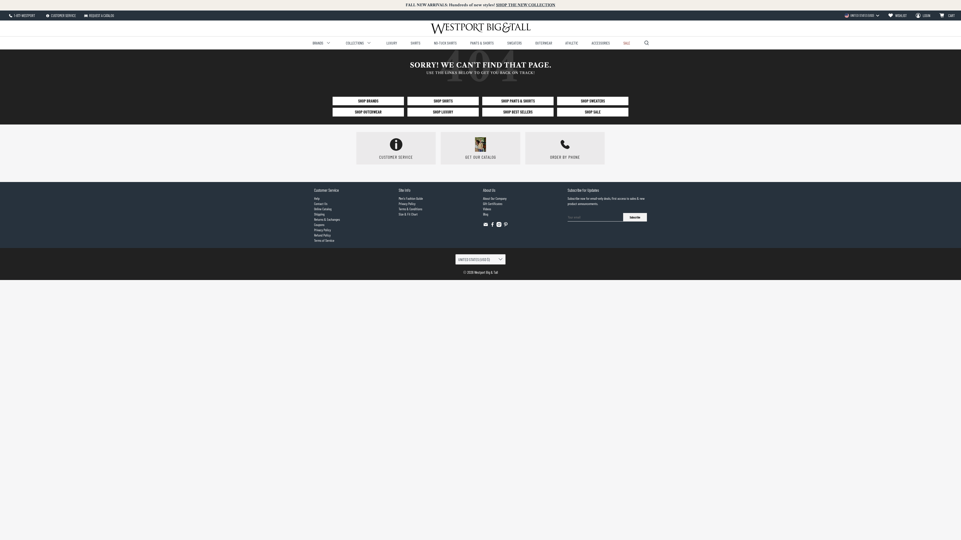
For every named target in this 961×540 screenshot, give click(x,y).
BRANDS (318, 42)
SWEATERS (514, 42)
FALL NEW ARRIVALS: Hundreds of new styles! (480, 5)
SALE (626, 42)
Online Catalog (323, 209)
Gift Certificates (492, 204)
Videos (487, 209)
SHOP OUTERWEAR (368, 112)
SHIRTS (415, 42)
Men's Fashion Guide (411, 198)
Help (317, 198)
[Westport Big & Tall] (480, 28)
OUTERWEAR (543, 42)
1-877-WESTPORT (24, 15)
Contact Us (320, 204)
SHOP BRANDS (368, 100)
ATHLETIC (571, 42)
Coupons (319, 224)
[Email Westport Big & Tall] (486, 226)
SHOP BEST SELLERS (518, 112)
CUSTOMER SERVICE (63, 15)
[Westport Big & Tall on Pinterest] (506, 226)
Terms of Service (324, 240)
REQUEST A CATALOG (101, 15)
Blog (485, 214)
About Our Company (495, 198)
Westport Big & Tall (486, 272)
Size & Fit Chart (408, 214)
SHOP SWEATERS (593, 100)
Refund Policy (322, 235)
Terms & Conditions (410, 209)
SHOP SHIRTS (443, 100)
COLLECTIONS (355, 42)
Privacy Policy (322, 230)
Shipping (319, 214)
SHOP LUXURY (443, 112)
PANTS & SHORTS (482, 42)
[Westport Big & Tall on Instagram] (499, 226)
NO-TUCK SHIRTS (445, 42)
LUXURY (391, 42)
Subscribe (635, 217)
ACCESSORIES (601, 42)
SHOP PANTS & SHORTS (518, 100)
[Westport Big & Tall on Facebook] (492, 226)
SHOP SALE (593, 112)
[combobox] (862, 15)
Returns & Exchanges (327, 219)
